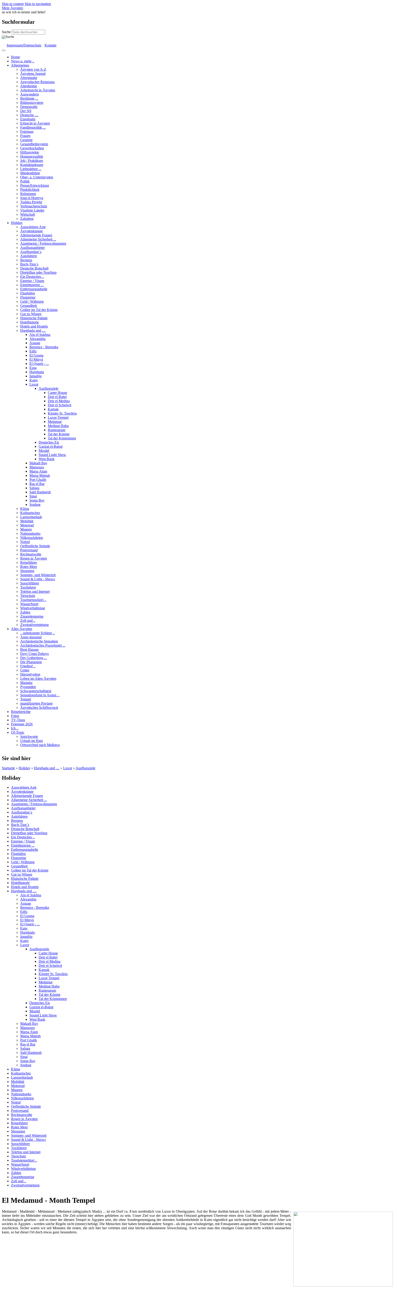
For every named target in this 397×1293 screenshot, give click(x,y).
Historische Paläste (34, 318)
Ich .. (14, 728)
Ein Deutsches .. (32, 277)
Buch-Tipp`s (29, 264)
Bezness (26, 260)
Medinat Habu (58, 426)
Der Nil (25, 111)
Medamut (55, 422)
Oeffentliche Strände (35, 546)
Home (15, 57)
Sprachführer (29, 583)
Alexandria (37, 339)
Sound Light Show (52, 455)
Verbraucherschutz (33, 206)
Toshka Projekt (31, 202)
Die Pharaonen (31, 662)
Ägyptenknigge (31, 231)
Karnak (53, 409)
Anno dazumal (31, 637)
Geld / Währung (32, 301)
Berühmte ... (29, 98)
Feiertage (27, 132)
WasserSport (29, 604)
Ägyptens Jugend (32, 74)
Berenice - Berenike (43, 347)
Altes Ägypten (21, 629)
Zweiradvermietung (34, 625)
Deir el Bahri (57, 397)
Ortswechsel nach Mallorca (40, 745)
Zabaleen (27, 219)
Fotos (15, 716)
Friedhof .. (27, 666)
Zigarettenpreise (31, 616)
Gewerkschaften (32, 148)
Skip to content (13, 4)
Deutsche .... (29, 115)
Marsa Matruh (39, 475)
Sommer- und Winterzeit (38, 575)
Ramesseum (56, 430)
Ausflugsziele (48, 388)
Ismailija (35, 376)
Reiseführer (28, 562)
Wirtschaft (27, 214)
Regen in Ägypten (33, 558)
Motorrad (27, 525)
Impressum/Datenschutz (24, 45)
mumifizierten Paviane (36, 703)
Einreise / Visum (32, 281)
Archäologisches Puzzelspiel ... (42, 645)
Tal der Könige (59, 434)
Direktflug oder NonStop (38, 272)
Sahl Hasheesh (40, 492)
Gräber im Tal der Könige (39, 310)
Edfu (33, 351)
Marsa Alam (38, 471)
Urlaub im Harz (31, 741)
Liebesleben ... (30, 169)
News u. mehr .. (22, 61)
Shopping (27, 571)
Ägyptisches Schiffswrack (39, 707)
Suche (7, 32)
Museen (26, 529)
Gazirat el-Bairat (50, 446)
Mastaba (26, 683)
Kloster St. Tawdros (62, 413)
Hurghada (36, 372)
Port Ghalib (37, 480)
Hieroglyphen (30, 674)
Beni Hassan (29, 649)
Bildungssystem (31, 103)
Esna (33, 368)
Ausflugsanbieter (32, 248)
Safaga (34, 488)
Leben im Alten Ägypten (38, 678)
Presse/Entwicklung (34, 185)
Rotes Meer (28, 567)
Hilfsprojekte (29, 152)
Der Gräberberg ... (33, 658)
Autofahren (28, 256)
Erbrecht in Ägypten (35, 123)
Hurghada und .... (33, 330)
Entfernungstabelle (33, 289)
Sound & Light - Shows (37, 579)
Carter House (57, 393)
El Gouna (36, 355)
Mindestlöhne (30, 173)
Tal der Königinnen (62, 438)
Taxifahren (28, 587)
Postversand (29, 550)
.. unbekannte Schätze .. (37, 633)
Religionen (28, 194)
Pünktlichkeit (29, 190)
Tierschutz (27, 596)
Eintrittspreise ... (32, 285)
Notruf (25, 542)
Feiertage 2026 (22, 724)
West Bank (46, 459)
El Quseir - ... (39, 364)
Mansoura (36, 467)
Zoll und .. (27, 620)
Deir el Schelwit (59, 405)
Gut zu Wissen (30, 314)
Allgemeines (20, 65)
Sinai (33, 496)
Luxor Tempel (58, 417)
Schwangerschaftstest (35, 691)
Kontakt (50, 45)
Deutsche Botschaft (34, 268)
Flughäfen (27, 293)
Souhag (34, 504)
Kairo (33, 380)
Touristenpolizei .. (33, 600)
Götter (24, 670)
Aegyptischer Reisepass (37, 82)
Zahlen (25, 612)
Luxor (33, 384)
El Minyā (36, 359)
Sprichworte (29, 736)
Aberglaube (28, 78)
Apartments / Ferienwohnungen (43, 243)
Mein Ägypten (12, 8)
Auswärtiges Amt (32, 227)
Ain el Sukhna (39, 335)
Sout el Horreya (31, 198)
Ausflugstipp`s (30, 252)
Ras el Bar (37, 484)
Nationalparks (30, 533)
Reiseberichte (21, 712)
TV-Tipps (18, 720)
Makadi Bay (38, 463)
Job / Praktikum (31, 161)
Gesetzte (26, 140)
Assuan (34, 343)
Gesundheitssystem (34, 144)
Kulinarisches (30, 513)
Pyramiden (28, 687)
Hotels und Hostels (34, 326)
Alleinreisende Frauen (36, 235)
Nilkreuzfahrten (31, 538)
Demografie (28, 107)
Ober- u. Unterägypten (36, 177)
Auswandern (29, 94)
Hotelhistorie (29, 322)
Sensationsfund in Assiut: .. (40, 695)
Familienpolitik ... (33, 127)
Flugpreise (27, 297)
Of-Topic (17, 732)
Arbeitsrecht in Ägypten (37, 90)
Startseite (8, 768)
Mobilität (26, 521)
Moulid (44, 451)
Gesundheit (28, 306)
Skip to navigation (38, 4)
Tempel (25, 699)
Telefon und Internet (35, 591)
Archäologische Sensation (39, 641)
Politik (25, 181)
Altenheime (28, 86)
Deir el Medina (59, 401)
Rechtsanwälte (30, 554)
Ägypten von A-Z (33, 69)
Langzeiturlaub (31, 517)
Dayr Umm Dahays (34, 654)
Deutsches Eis (49, 442)
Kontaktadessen (31, 165)
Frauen (25, 136)
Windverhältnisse (32, 608)
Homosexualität (31, 156)
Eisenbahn (27, 119)
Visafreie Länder (32, 210)
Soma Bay (37, 500)
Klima (24, 509)
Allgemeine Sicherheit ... (38, 239)
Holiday (17, 223)
